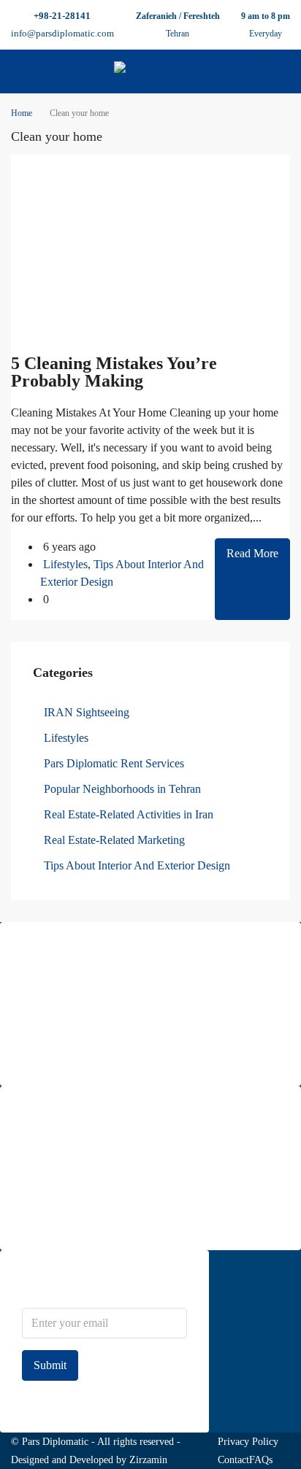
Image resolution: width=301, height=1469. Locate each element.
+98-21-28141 (62, 15)
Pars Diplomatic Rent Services (114, 763)
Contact (233, 1459)
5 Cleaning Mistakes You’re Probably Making (114, 372)
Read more (44, 1055)
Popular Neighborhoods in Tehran (122, 789)
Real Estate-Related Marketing (114, 840)
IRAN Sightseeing (86, 712)
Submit (50, 1365)
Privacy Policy (248, 1441)
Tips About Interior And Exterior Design (137, 865)
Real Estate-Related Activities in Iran (128, 814)
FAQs (261, 1459)
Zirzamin (148, 1459)
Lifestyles (65, 564)
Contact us (43, 1219)
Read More (252, 553)
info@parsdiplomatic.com (62, 33)
